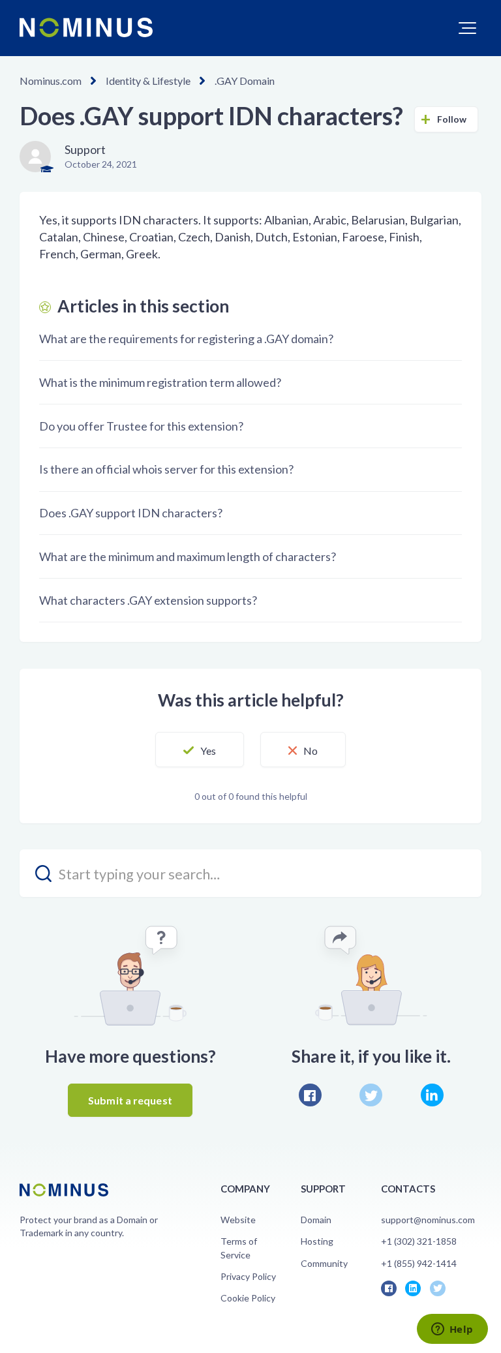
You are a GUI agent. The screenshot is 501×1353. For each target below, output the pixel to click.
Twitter (370, 1095)
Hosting (317, 1241)
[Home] (86, 27)
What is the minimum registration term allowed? (160, 382)
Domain (316, 1219)
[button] (467, 28)
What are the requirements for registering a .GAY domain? (186, 338)
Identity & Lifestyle (148, 80)
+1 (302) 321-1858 (419, 1241)
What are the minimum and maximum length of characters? (187, 556)
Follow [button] (452, 119)
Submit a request (130, 1100)
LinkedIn (432, 1095)
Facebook (310, 1095)
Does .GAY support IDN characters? (130, 513)
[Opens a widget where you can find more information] (452, 1330)
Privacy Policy (248, 1276)
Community (324, 1263)
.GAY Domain (245, 80)
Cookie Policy (247, 1297)
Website (238, 1219)
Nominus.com (51, 80)
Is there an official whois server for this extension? (166, 469)
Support (85, 149)
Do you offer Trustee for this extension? (141, 426)
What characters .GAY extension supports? (148, 600)
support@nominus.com (428, 1219)
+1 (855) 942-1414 (419, 1263)
